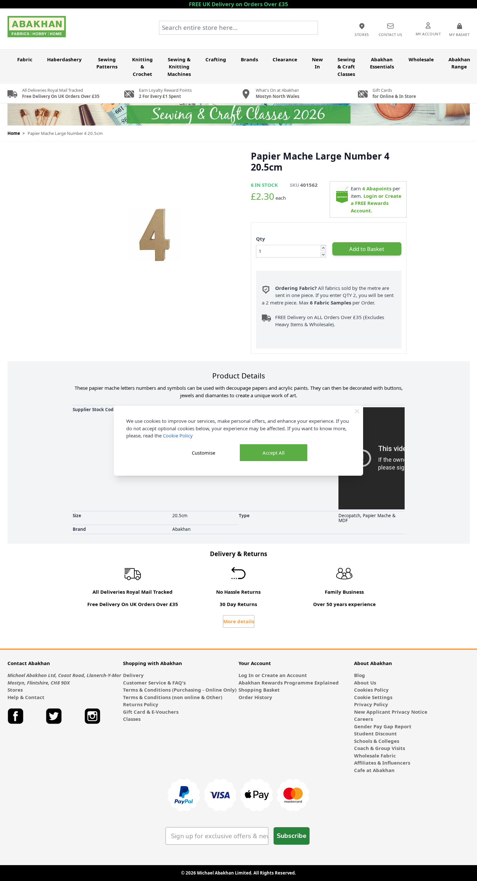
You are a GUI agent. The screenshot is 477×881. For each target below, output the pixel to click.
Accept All (274, 452)
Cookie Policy (178, 435)
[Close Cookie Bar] (357, 411)
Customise (203, 452)
